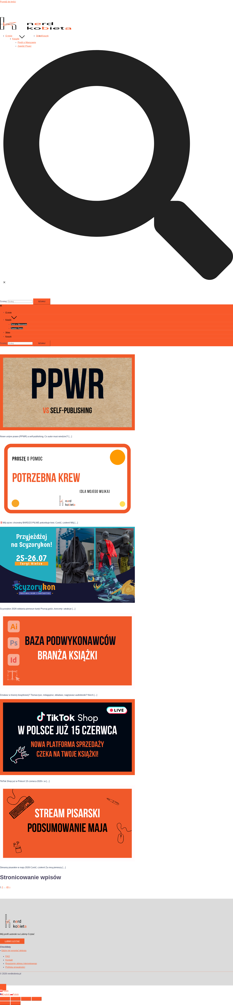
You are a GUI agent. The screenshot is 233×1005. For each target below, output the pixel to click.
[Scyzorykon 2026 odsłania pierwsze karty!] (67, 602)
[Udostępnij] (26, 999)
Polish (5, 991)
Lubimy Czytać (12, 941)
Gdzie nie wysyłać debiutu (13, 950)
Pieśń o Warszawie (27, 42)
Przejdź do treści (8, 2)
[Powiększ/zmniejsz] (5, 999)
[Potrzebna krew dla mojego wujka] (67, 516)
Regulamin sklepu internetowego (21, 963)
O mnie (8, 36)
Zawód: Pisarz (24, 46)
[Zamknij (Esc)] (37, 999)
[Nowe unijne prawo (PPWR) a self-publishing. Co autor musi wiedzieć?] (67, 429)
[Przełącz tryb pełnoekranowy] (15, 999)
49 (7, 887)
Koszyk (45, 36)
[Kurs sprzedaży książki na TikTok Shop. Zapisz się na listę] (67, 774)
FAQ (7, 956)
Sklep (39, 36)
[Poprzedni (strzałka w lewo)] (5, 1003)
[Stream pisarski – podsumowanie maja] (67, 860)
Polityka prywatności (15, 967)
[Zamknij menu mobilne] (1, 306)
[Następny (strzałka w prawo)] (15, 1003)
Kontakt (9, 960)
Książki (15, 39)
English (6, 994)
